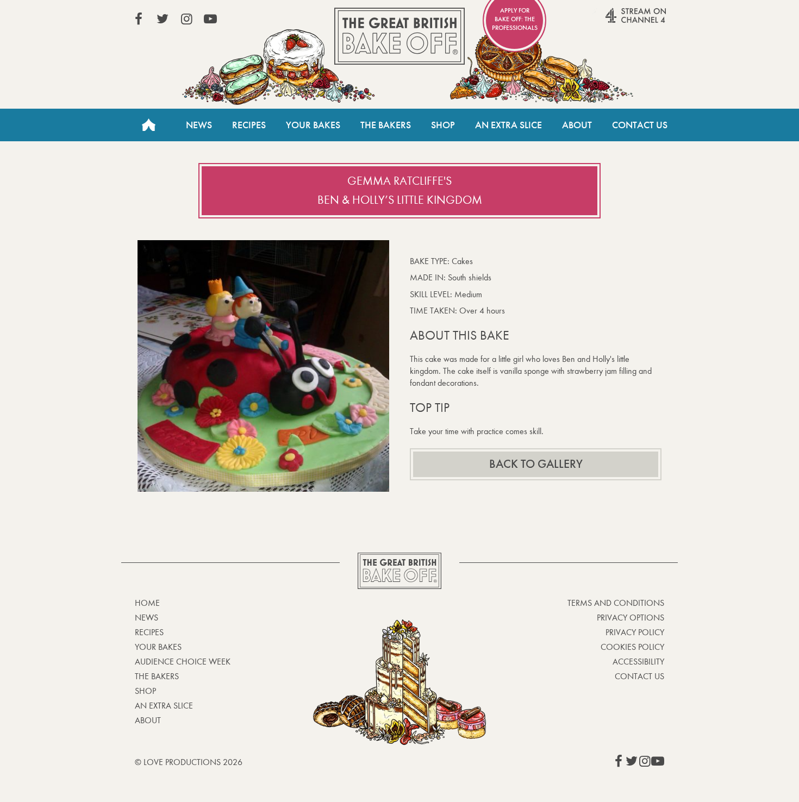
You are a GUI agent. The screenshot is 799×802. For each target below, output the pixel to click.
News (199, 125)
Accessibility (638, 661)
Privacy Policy (635, 632)
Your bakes (158, 647)
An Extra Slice (508, 125)
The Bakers (385, 125)
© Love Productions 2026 (188, 762)
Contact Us (639, 125)
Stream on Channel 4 (615, 21)
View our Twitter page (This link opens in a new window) (162, 19)
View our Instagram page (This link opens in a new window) (186, 19)
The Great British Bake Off (399, 36)
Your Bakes (313, 125)
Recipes (249, 125)
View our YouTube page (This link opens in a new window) (210, 19)
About (577, 125)
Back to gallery (536, 464)
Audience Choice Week (182, 661)
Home (148, 125)
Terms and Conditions (615, 603)
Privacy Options (630, 617)
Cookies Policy (632, 647)
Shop (443, 125)
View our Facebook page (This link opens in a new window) (138, 19)
